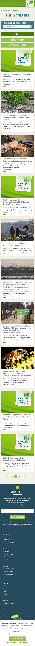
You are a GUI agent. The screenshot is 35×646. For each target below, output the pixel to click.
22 (25, 477)
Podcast (6, 588)
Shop (5, 594)
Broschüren (7, 586)
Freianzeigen (7, 608)
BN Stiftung (7, 559)
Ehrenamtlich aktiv (9, 557)
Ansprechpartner (8, 571)
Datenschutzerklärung (19, 525)
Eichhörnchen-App (9, 542)
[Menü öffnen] (2, 3)
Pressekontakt (8, 606)
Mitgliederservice (8, 574)
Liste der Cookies (17, 631)
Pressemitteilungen (9, 603)
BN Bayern (17, 34)
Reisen (6, 591)
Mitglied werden (8, 554)
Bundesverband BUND (17, 45)
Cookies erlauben (17, 638)
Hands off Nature (8, 537)
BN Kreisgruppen (17, 40)
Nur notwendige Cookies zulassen (17, 642)
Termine (6, 577)
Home (3, 10)
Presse (8, 10)
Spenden (6, 551)
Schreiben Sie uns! (9, 568)
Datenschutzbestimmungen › (17, 634)
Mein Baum (7, 539)
